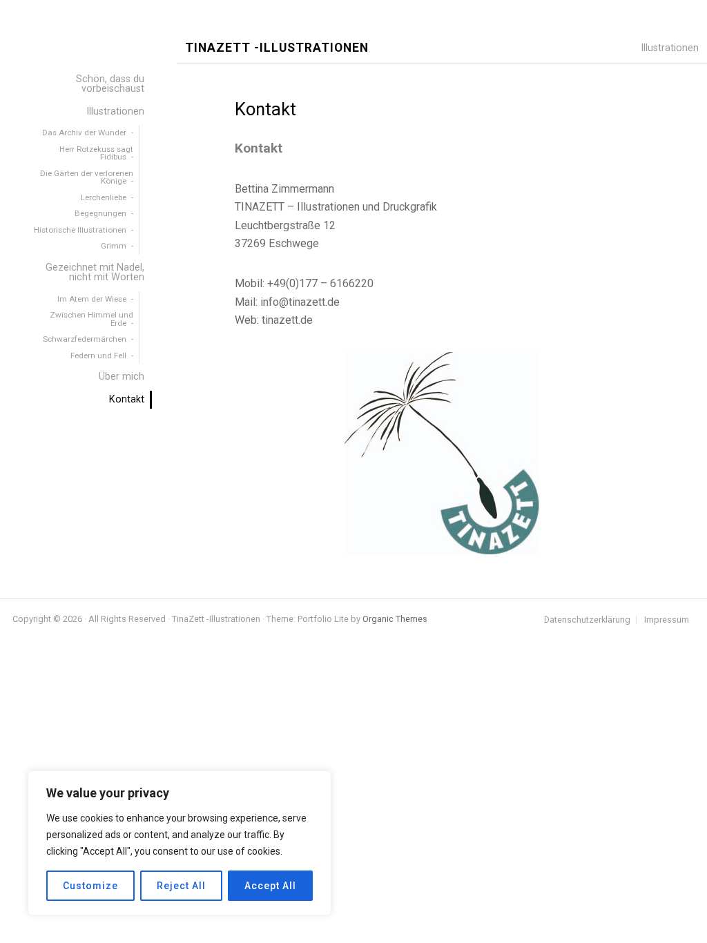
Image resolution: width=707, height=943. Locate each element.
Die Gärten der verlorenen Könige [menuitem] (86, 177)
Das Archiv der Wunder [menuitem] (84, 132)
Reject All (181, 885)
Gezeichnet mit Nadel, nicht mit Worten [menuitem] (95, 272)
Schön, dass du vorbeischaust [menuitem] (110, 84)
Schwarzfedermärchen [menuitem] (84, 339)
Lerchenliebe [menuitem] (103, 197)
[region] (179, 842)
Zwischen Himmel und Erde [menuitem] (91, 319)
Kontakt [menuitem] (126, 399)
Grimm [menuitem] (113, 246)
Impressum (666, 620)
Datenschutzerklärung (587, 620)
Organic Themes (394, 619)
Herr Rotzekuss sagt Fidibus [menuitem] (96, 153)
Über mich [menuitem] (121, 376)
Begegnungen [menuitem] (100, 213)
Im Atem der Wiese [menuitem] (91, 299)
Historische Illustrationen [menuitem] (80, 230)
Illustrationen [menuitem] (115, 111)
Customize (90, 885)
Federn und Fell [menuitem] (98, 355)
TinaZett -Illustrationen (277, 48)
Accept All (270, 885)
